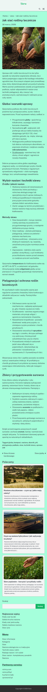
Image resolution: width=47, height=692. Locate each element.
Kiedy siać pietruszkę (10, 622)
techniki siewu (30, 445)
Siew (24, 3)
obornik (31, 442)
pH (36, 442)
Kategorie (6, 642)
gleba (11, 442)
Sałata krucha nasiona (11, 619)
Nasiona (5, 658)
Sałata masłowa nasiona (12, 625)
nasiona (25, 442)
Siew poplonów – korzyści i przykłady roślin (22, 582)
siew (21, 445)
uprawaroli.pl (7, 678)
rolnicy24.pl (7, 672)
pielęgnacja (7, 445)
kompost (17, 442)
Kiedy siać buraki (9, 617)
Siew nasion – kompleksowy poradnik (16, 655)
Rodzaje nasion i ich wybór (12, 653)
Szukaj (5, 601)
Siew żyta (6, 628)
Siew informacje (8, 639)
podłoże (15, 445)
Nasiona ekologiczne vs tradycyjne (16, 647)
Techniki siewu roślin (10, 650)
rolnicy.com (6, 669)
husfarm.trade (8, 675)
